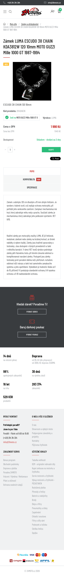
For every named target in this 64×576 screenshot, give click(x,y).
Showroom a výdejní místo (42, 429)
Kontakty (35, 440)
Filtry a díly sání (38, 520)
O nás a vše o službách (42, 416)
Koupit (51, 149)
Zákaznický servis (11, 451)
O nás (34, 425)
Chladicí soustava (39, 516)
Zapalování (36, 512)
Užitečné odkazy (39, 451)
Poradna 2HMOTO (10, 472)
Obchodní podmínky (11, 464)
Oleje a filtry (37, 504)
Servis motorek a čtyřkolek (42, 475)
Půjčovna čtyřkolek (39, 444)
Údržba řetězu (37, 528)
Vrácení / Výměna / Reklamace (15, 476)
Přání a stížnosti (9, 480)
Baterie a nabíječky (39, 495)
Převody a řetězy (38, 491)
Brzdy (34, 500)
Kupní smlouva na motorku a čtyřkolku (43, 470)
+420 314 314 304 (13, 2)
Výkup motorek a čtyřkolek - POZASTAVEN (43, 482)
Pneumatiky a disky (39, 508)
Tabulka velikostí (39, 460)
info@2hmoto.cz (54, 2)
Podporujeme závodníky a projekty (42, 435)
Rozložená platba (39, 487)
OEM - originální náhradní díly (43, 464)
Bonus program (9, 460)
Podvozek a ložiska (39, 524)
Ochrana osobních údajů (12, 484)
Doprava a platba (10, 468)
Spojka (34, 533)
